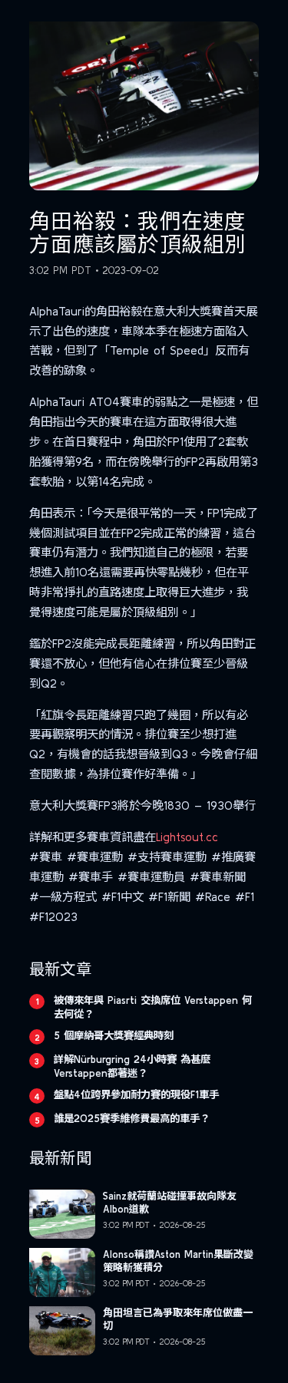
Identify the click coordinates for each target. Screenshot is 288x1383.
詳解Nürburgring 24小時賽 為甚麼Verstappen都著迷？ (132, 1066)
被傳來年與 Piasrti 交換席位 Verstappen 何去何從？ (153, 1007)
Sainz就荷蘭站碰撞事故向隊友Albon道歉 (170, 1202)
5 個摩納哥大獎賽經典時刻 (114, 1035)
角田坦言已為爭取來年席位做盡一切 (178, 1319)
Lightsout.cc (187, 836)
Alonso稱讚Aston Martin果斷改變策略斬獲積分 (178, 1261)
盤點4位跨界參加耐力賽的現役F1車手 (136, 1094)
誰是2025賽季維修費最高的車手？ (132, 1118)
